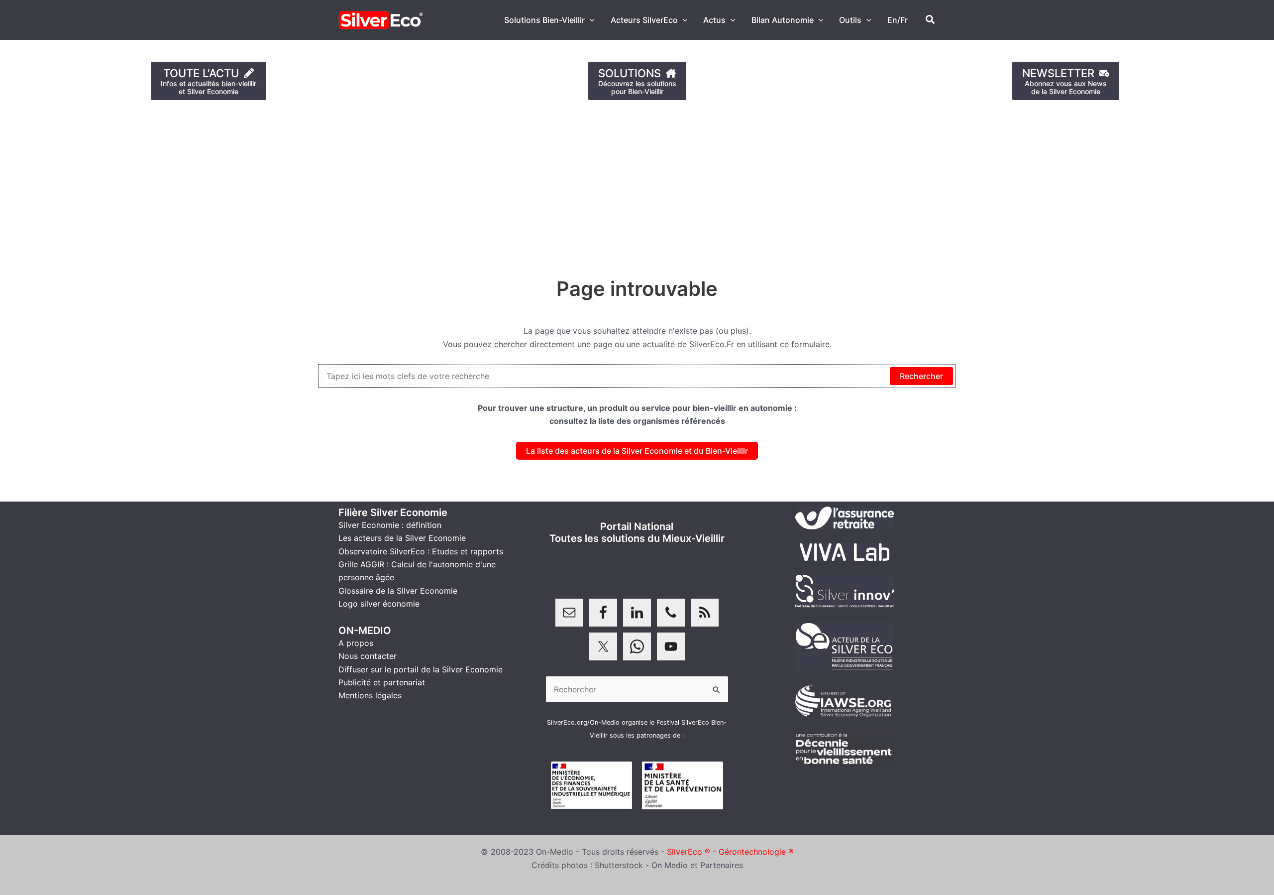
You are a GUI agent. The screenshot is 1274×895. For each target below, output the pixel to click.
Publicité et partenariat (381, 682)
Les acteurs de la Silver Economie (402, 538)
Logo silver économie (379, 604)
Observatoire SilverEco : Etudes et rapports (420, 551)
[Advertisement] (298, 184)
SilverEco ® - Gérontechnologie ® (730, 852)
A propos (355, 643)
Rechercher (921, 376)
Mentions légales (370, 695)
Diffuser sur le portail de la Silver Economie (420, 669)
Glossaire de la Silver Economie (397, 591)
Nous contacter (367, 656)
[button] (590, 20)
